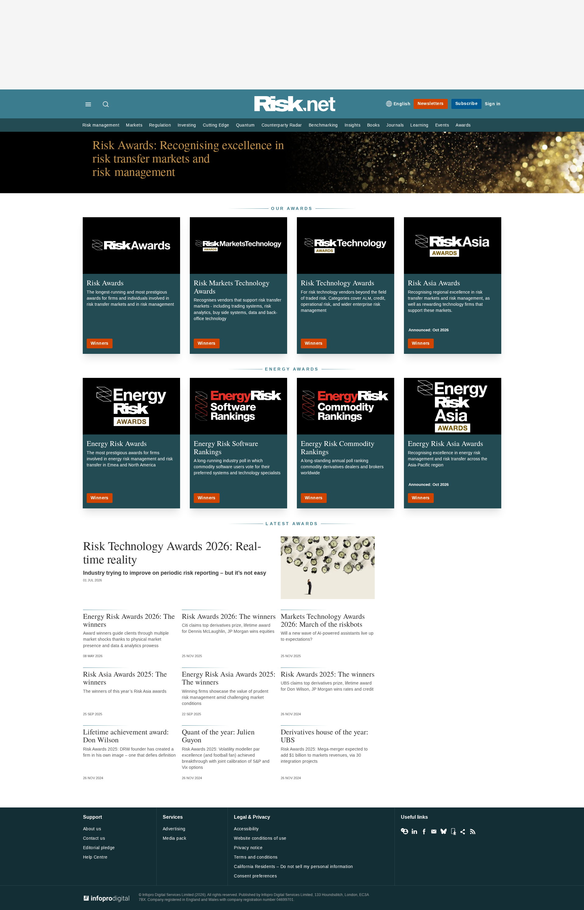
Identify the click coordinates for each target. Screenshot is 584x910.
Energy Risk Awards (117, 443)
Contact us (94, 838)
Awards (463, 125)
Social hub (463, 831)
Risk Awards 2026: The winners (229, 616)
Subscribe (466, 103)
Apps (453, 831)
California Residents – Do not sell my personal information (293, 867)
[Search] (106, 105)
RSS (472, 831)
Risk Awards (105, 283)
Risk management (100, 125)
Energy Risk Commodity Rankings (337, 447)
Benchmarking (323, 125)
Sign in (493, 104)
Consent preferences (255, 876)
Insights (352, 125)
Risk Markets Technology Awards (231, 287)
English (402, 104)
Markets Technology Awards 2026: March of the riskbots (323, 620)
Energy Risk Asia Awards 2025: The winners (229, 678)
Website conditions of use (260, 838)
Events (442, 125)
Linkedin (414, 831)
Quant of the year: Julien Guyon (218, 736)
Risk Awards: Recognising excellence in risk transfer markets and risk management (188, 157)
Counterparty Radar (282, 125)
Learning (419, 125)
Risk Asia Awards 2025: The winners (125, 678)
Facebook (424, 831)
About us (92, 829)
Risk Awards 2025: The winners (327, 674)
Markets (134, 125)
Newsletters (431, 103)
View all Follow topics (404, 831)
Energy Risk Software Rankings (226, 447)
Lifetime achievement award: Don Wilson (126, 736)
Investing (187, 125)
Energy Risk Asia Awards (445, 443)
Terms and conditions (255, 857)
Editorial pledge (99, 848)
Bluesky (443, 831)
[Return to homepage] (295, 110)
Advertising (174, 829)
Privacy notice (248, 848)
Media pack (174, 838)
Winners (100, 343)
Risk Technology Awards (337, 283)
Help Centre (95, 857)
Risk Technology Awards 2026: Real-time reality (172, 552)
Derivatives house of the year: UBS (324, 736)
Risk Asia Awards (434, 283)
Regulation (160, 125)
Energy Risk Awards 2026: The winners (129, 620)
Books (373, 125)
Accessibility (246, 829)
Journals (395, 125)
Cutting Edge (216, 125)
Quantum (245, 125)
